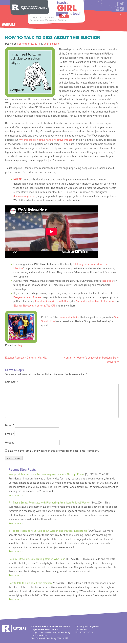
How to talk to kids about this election (30, 583)
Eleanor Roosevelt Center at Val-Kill (34, 305)
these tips (107, 280)
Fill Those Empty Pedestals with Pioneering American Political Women (49, 502)
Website (9, 442)
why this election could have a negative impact (45, 139)
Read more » (15, 495)
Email (9, 433)
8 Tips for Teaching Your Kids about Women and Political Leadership (47, 530)
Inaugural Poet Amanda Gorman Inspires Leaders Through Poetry (46, 474)
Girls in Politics (61, 301)
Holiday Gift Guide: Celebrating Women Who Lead (36, 558)
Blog (19, 345)
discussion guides (23, 196)
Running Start (43, 301)
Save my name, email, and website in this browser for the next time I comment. (53, 450)
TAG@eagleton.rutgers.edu (87, 626)
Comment (11, 381)
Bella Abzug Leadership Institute (95, 301)
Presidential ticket (69, 317)
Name (9, 425)
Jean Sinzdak (51, 43)
